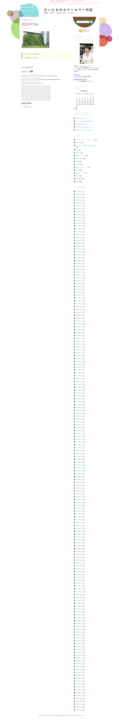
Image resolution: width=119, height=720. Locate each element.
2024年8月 (79, 232)
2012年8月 (79, 540)
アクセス (74, 0)
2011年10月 (79, 563)
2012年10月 (79, 534)
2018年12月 (79, 361)
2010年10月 (79, 592)
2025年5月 (79, 214)
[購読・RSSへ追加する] (86, 30)
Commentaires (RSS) (79, 715)
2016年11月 (79, 410)
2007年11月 (79, 692)
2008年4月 (79, 678)
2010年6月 (79, 603)
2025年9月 (79, 209)
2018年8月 (79, 367)
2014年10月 (79, 471)
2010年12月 (79, 589)
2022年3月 (79, 292)
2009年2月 (79, 649)
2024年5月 (79, 240)
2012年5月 (79, 548)
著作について (80, 173)
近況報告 (79, 179)
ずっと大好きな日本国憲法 (84, 121)
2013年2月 (79, 523)
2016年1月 (79, 433)
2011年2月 (79, 583)
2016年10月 (79, 413)
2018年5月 (79, 373)
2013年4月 (79, 517)
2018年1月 (79, 381)
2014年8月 (79, 476)
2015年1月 (79, 462)
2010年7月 (79, 600)
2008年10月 (79, 661)
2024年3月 (79, 243)
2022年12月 (79, 275)
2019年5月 (79, 355)
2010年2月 (79, 615)
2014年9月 (79, 474)
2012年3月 (79, 554)
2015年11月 (79, 439)
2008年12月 (79, 655)
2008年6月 (79, 672)
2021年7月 (79, 309)
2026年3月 (79, 200)
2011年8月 (79, 569)
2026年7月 (79, 191)
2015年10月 (79, 442)
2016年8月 (79, 419)
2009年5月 (79, 641)
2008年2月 (79, 684)
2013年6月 (79, 511)
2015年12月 (79, 436)
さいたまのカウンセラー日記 (68, 9)
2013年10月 (79, 502)
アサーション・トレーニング (85, 140)
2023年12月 (79, 249)
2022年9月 (79, 281)
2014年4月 (79, 485)
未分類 (78, 164)
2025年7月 (79, 211)
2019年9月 (79, 350)
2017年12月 (79, 384)
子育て (78, 153)
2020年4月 (79, 335)
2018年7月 (79, 370)
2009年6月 (79, 638)
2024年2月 (79, 246)
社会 (77, 170)
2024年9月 (79, 229)
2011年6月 (79, 571)
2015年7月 (79, 448)
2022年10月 (79, 278)
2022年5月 (79, 289)
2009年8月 (79, 632)
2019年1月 (79, 358)
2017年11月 (79, 387)
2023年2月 (79, 269)
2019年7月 (79, 353)
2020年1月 (79, 341)
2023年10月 (79, 252)
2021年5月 (79, 312)
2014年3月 (79, 488)
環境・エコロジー (81, 167)
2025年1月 (79, 220)
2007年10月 (79, 695)
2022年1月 (79, 298)
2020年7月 (79, 332)
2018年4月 (79, 376)
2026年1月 (79, 203)
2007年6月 (79, 707)
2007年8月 (79, 701)
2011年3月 (79, 580)
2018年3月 (79, 379)
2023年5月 (79, 260)
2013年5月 (79, 514)
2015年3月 (79, 459)
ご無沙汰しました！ (28, 19)
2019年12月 (79, 344)
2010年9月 (79, 595)
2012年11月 (79, 531)
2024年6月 (79, 237)
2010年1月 (79, 618)
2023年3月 (79, 266)
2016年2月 (79, 430)
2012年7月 (79, 543)
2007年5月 (79, 710)
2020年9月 (79, 330)
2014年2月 (79, 491)
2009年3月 (79, 646)
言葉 (77, 176)
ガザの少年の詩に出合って (84, 130)
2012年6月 (79, 546)
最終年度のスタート (82, 124)
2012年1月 (79, 560)
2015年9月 (79, 445)
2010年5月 (79, 606)
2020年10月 (79, 327)
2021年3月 (79, 318)
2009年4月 (79, 643)
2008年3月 (79, 681)
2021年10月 (79, 304)
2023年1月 (79, 272)
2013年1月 (79, 525)
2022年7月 (79, 286)
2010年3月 (79, 612)
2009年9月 (79, 629)
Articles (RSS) (70, 715)
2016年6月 (79, 422)
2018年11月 (79, 364)
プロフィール (27, 8)
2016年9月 (79, 416)
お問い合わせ (80, 0)
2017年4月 (79, 399)
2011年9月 (79, 566)
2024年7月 (79, 235)
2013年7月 (79, 508)
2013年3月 (79, 520)
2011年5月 (79, 574)
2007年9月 (79, 698)
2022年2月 (79, 295)
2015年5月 (79, 453)
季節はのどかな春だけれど (84, 127)
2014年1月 (79, 494)
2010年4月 (79, 609)
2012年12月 (79, 528)
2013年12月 (79, 497)
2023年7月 (79, 258)
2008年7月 (79, 669)
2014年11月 (79, 468)
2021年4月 (79, 315)
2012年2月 (79, 557)
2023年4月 (79, 263)
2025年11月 (79, 206)
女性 (77, 150)
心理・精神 (79, 158)
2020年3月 (79, 338)
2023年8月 (79, 255)
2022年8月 (79, 283)
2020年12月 (79, 324)
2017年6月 (79, 396)
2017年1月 (79, 404)
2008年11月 (79, 658)
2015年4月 (79, 456)
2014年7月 (79, 479)
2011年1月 (79, 586)
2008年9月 (79, 664)
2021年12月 (79, 301)
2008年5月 (79, 675)
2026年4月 (79, 197)
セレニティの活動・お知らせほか (86, 145)
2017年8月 (79, 393)
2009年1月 (79, 652)
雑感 (77, 181)
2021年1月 (79, 321)
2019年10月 (79, 347)
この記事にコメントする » (31, 57)
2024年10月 (79, 226)
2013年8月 (79, 505)
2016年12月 (79, 407)
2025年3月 (79, 217)
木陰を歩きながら (81, 118)
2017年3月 (79, 402)
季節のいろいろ (81, 156)
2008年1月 (79, 687)
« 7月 (75, 108)
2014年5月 (79, 482)
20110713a (29, 24)
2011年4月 (79, 577)
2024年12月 (79, 223)
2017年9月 (79, 390)
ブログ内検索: (86, 19)
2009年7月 (79, 635)
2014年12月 (79, 465)
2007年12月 (79, 690)
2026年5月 (79, 194)
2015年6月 (79, 451)
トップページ (27, 6)
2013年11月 (79, 499)
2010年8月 (79, 597)
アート (78, 142)
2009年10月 (79, 626)
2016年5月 (79, 425)
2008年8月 (79, 667)
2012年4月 (79, 551)
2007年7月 (79, 704)
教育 (77, 161)
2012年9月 (79, 537)
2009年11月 (79, 623)
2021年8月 (79, 307)
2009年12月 (79, 620)
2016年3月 (79, 427)
